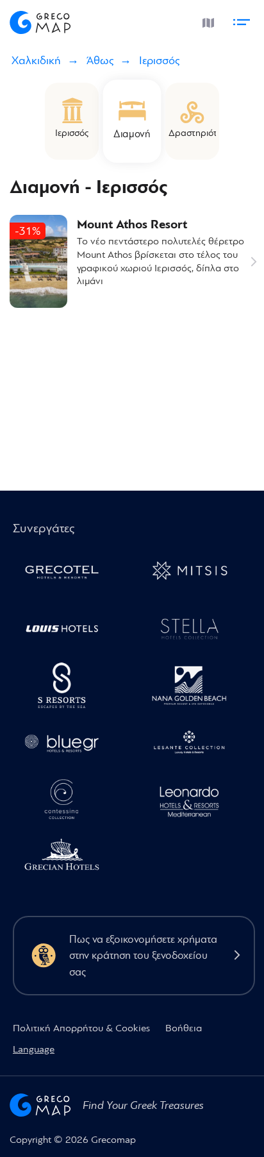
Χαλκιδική (36, 61)
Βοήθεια (183, 1028)
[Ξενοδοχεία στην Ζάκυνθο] (194, 745)
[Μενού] (243, 20)
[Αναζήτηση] (176, 20)
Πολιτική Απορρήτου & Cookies (81, 1028)
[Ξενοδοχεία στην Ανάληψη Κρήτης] (194, 630)
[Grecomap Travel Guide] (40, 20)
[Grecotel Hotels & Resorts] (67, 573)
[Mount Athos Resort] (38, 261)
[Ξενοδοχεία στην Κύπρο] (67, 630)
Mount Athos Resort (132, 224)
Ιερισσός (159, 61)
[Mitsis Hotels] (194, 573)
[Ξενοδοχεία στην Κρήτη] (67, 687)
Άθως (100, 61)
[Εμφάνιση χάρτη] (206, 20)
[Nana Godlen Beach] (194, 687)
